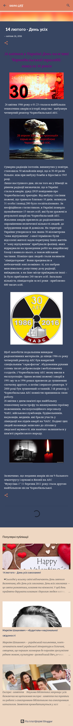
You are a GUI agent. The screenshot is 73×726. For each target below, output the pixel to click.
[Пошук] (68, 5)
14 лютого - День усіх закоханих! (22, 572)
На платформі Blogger (38, 721)
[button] (6, 43)
